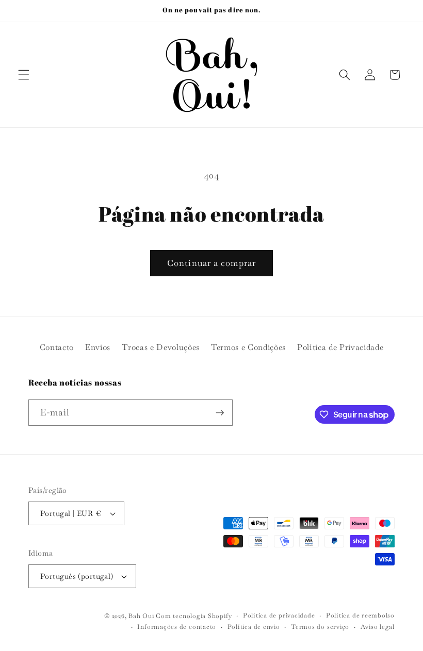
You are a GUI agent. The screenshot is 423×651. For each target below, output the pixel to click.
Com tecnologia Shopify (194, 616)
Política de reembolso (360, 615)
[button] (23, 74)
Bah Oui (141, 616)
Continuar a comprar (211, 263)
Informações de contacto (176, 627)
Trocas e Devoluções (161, 347)
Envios (97, 347)
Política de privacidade (279, 615)
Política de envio (253, 627)
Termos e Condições (248, 347)
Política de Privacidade (340, 347)
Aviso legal (378, 627)
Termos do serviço (320, 627)
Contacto (57, 347)
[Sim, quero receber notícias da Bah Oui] (219, 412)
